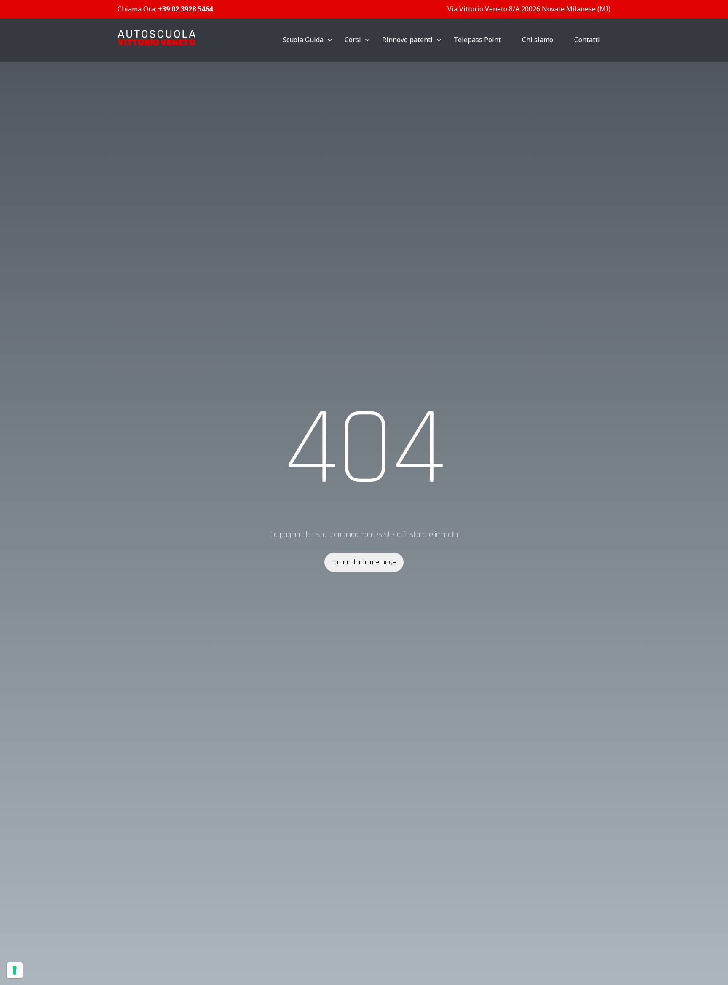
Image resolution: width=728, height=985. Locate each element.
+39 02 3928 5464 (185, 8)
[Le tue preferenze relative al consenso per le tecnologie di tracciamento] (15, 970)
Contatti (587, 39)
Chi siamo (537, 39)
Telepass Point (477, 39)
